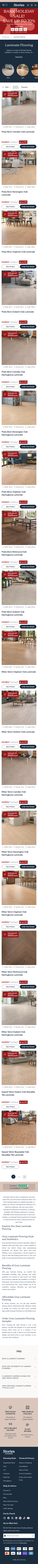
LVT (4, 1470)
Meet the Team (8, 1505)
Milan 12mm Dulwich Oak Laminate (18, 732)
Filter (7, 87)
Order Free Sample (28, 147)
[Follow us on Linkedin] (16, 1518)
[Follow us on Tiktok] (24, 1518)
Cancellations (23, 1466)
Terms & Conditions (25, 1473)
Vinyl (4, 1466)
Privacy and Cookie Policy (25, 1478)
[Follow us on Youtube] (28, 1518)
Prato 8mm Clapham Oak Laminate (18, 251)
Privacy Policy (23, 1543)
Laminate (6, 1473)
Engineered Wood (9, 1463)
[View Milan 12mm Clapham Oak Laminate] (19, 648)
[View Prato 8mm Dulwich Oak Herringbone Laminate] (19, 588)
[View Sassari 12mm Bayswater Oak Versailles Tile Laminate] (19, 1128)
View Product (10, 147)
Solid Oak (6, 1477)
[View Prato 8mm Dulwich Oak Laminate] (19, 288)
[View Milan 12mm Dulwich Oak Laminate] (19, 708)
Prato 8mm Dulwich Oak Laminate (18, 311)
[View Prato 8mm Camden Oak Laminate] (19, 108)
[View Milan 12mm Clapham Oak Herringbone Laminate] (19, 888)
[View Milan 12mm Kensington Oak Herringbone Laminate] (19, 828)
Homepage (5, 37)
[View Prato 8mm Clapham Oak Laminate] (19, 228)
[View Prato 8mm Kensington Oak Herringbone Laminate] (19, 408)
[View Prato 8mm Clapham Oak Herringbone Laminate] (19, 468)
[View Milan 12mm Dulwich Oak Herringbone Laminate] (19, 1008)
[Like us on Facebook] (8, 1518)
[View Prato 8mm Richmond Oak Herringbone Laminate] (19, 528)
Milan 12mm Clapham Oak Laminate (19, 672)
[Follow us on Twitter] (12, 1518)
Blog (4, 1498)
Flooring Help (7, 1494)
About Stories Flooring (10, 1501)
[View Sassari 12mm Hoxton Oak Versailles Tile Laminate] (19, 1068)
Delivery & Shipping (25, 1463)
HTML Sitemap (8, 1508)
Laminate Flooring (19, 37)
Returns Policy (23, 1470)
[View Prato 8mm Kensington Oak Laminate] (19, 168)
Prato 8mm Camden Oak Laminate (18, 131)
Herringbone (7, 1481)
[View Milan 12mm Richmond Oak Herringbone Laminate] (19, 948)
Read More (19, 57)
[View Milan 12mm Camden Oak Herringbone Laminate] (19, 768)
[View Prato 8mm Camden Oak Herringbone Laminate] (19, 348)
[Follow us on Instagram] (4, 1518)
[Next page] (24, 1177)
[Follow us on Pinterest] (20, 1518)
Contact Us (6, 1490)
